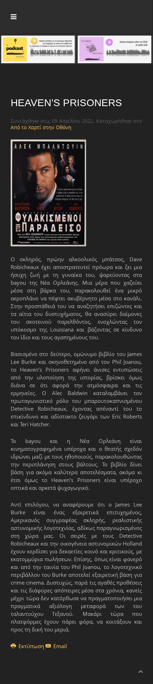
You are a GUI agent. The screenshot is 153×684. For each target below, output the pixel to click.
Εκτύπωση (31, 646)
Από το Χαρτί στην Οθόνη (41, 127)
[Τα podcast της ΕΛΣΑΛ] (38, 48)
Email (59, 646)
